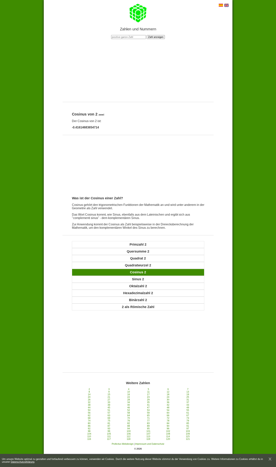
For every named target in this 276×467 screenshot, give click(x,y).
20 (89, 397)
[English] (226, 6)
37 (187, 402)
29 (148, 399)
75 (109, 420)
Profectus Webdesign (122, 444)
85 (187, 423)
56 (89, 413)
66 (168, 415)
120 (168, 439)
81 (109, 423)
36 (168, 402)
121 (188, 439)
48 (168, 407)
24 (168, 397)
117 (109, 439)
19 (187, 394)
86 (89, 426)
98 (89, 431)
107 (148, 434)
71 (148, 418)
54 (168, 410)
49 (187, 407)
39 (109, 405)
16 (128, 394)
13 (187, 392)
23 (148, 397)
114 (168, 436)
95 (148, 428)
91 (187, 426)
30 (168, 399)
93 (109, 428)
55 (187, 410)
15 (109, 394)
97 (187, 428)
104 (89, 434)
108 (168, 434)
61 (187, 413)
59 (148, 413)
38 (89, 405)
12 (168, 392)
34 (128, 402)
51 (109, 410)
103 (188, 431)
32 (89, 402)
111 (109, 436)
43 (187, 405)
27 (109, 399)
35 (148, 402)
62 (89, 415)
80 (89, 423)
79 (187, 420)
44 (89, 407)
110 (89, 436)
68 (89, 418)
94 (128, 428)
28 (128, 399)
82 (128, 423)
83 (148, 423)
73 (187, 418)
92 (89, 428)
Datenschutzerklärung (22, 461)
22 (128, 397)
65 (148, 415)
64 (128, 415)
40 (128, 405)
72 (168, 418)
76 (128, 420)
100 (129, 431)
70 (128, 418)
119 (148, 439)
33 (109, 402)
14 (89, 394)
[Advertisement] (138, 70)
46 (128, 407)
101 (148, 431)
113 (148, 436)
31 (187, 399)
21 (109, 397)
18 (168, 394)
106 (129, 434)
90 (168, 426)
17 (148, 394)
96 (168, 428)
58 (128, 413)
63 (109, 415)
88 (128, 426)
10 (128, 392)
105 (109, 434)
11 (148, 392)
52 (128, 410)
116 (89, 439)
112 (128, 436)
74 (89, 420)
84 (168, 423)
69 (109, 418)
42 (168, 405)
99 (109, 431)
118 (128, 439)
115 (188, 436)
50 (89, 410)
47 (148, 407)
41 (148, 405)
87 (109, 426)
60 (168, 413)
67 (187, 415)
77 (148, 420)
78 (168, 420)
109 (188, 434)
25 (187, 397)
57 (109, 413)
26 (89, 399)
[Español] (221, 5)
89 (148, 426)
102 (168, 431)
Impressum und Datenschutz (149, 444)
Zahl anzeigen (155, 37)
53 (148, 410)
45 (109, 407)
